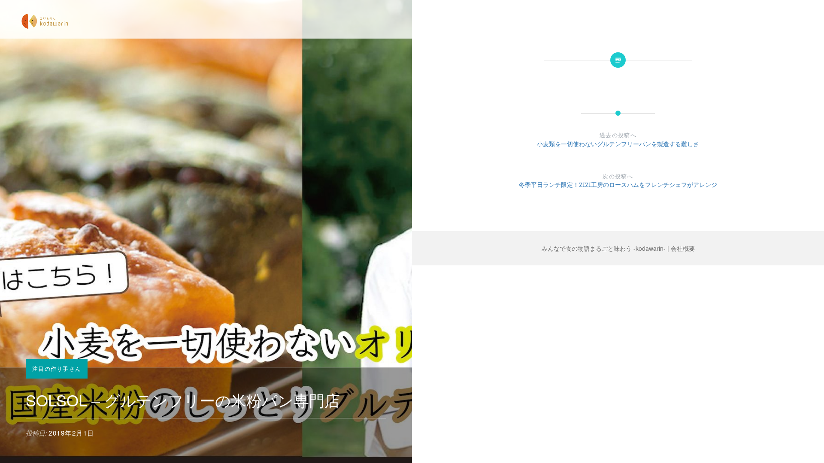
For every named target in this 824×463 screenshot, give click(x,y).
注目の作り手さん (56, 368)
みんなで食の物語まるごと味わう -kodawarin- (604, 248)
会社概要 (683, 248)
